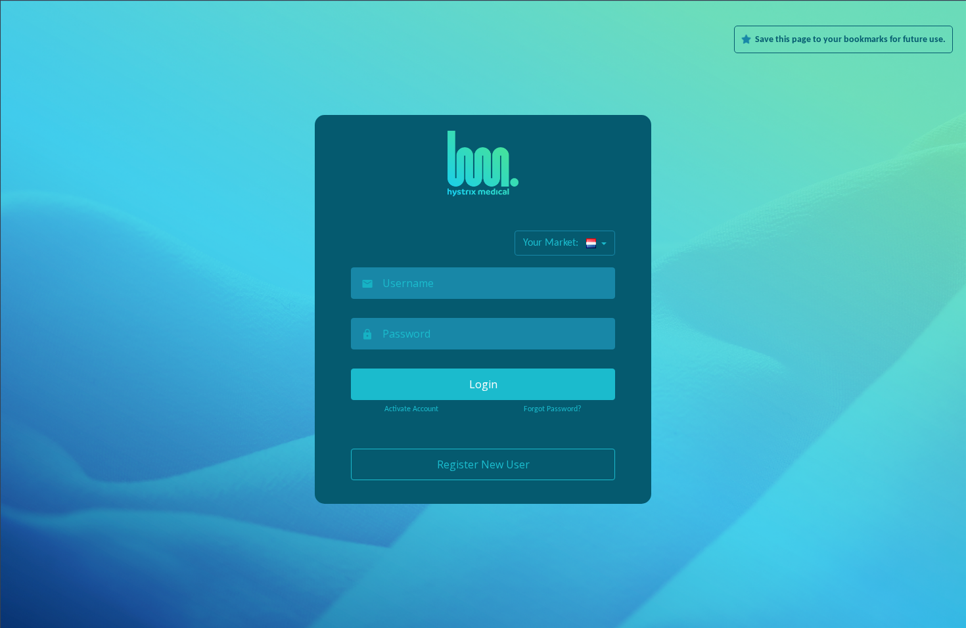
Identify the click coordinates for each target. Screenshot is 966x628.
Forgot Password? (553, 409)
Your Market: (554, 243)
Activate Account (411, 409)
